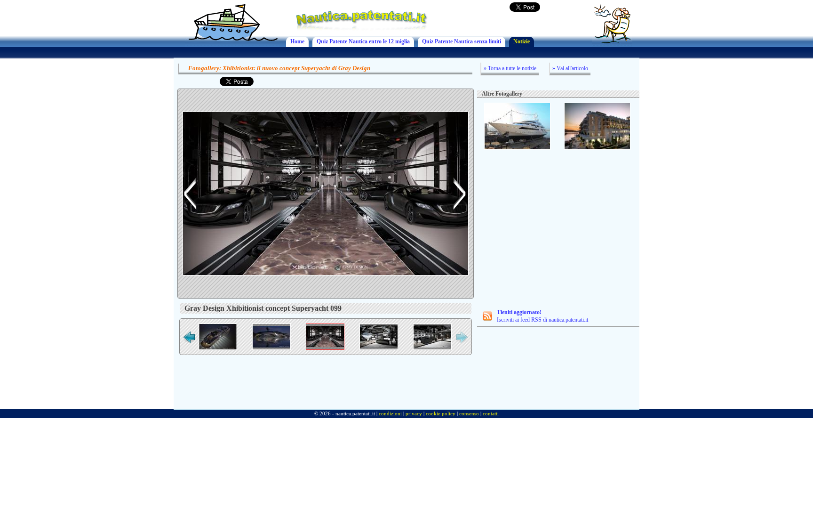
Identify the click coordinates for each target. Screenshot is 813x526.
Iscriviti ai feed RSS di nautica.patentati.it (542, 316)
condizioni (390, 413)
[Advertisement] (558, 223)
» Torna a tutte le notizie (510, 68)
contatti (491, 413)
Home (297, 41)
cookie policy (440, 413)
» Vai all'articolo (570, 68)
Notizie (521, 41)
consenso (469, 413)
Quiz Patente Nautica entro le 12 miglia (363, 41)
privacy (414, 413)
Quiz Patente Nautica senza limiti (461, 41)
